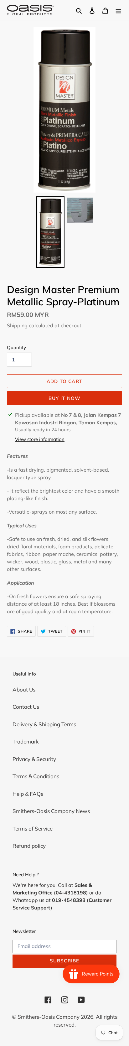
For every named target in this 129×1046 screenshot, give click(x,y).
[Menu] (118, 10)
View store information (39, 439)
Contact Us (26, 706)
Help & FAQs (28, 793)
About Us (24, 689)
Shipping (17, 325)
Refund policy (29, 845)
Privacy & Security (34, 759)
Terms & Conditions (36, 776)
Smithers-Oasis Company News (51, 811)
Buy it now (65, 398)
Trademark (26, 741)
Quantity (16, 347)
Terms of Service (33, 828)
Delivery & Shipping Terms (44, 724)
